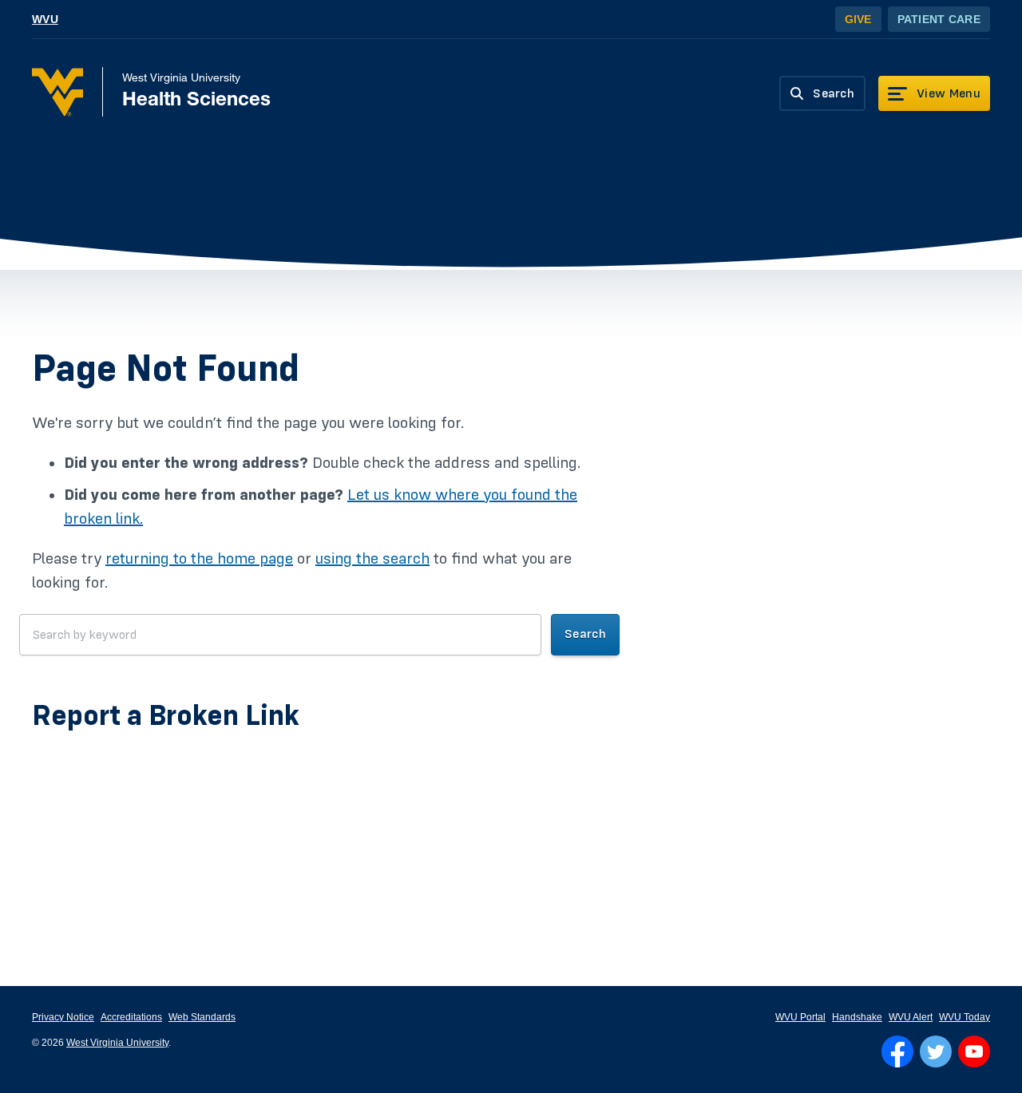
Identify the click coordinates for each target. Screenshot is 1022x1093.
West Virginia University (117, 1042)
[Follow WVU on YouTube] (974, 1051)
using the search (372, 559)
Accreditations (131, 1017)
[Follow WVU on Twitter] (936, 1051)
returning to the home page (199, 559)
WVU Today (964, 1017)
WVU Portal (800, 1017)
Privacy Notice (63, 1017)
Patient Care (938, 19)
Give (858, 19)
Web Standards (202, 1017)
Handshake (857, 1017)
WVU (45, 19)
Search (585, 634)
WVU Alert (911, 1017)
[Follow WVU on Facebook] (897, 1051)
